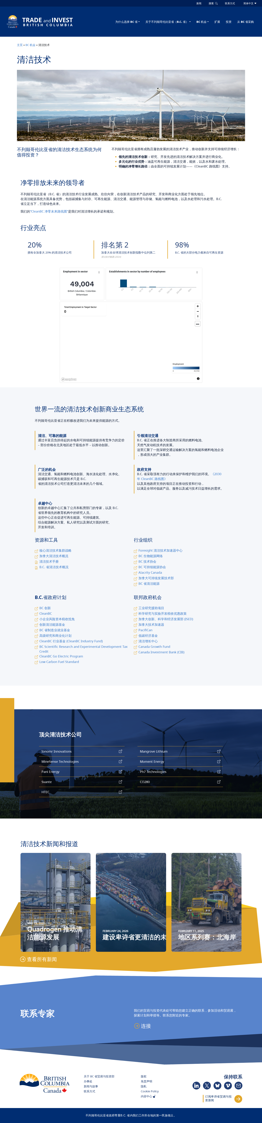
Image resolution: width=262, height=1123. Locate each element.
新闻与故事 (91, 1086)
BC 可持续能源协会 (152, 567)
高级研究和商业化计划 (55, 635)
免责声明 (146, 1081)
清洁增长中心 (148, 641)
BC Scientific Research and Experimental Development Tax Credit (83, 649)
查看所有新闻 (42, 959)
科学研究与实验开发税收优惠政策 (162, 613)
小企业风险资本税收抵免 (57, 619)
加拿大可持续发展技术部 (156, 578)
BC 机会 (201, 22)
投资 (229, 22)
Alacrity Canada (150, 572)
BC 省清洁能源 (149, 583)
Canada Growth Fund (154, 646)
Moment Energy (152, 761)
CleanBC (45, 613)
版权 (144, 1076)
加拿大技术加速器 (151, 624)
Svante (47, 782)
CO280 (145, 782)
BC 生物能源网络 (150, 556)
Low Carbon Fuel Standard (59, 662)
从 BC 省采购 (245, 22)
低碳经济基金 (148, 635)
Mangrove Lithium (154, 751)
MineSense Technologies (60, 761)
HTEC (45, 792)
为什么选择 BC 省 (126, 22)
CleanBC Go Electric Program (61, 656)
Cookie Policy (150, 1091)
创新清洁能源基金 (52, 624)
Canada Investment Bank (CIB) (161, 652)
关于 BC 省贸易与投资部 (99, 1076)
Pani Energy (50, 772)
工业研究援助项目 (151, 608)
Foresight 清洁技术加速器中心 (160, 550)
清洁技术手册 (49, 561)
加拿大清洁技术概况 (53, 556)
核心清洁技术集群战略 (55, 550)
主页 (20, 45)
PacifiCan (145, 630)
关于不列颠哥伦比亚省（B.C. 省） (167, 22)
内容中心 (147, 1096)
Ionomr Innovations (57, 751)
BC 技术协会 (147, 561)
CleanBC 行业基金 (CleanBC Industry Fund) (71, 641)
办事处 (88, 1081)
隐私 (144, 1086)
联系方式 (89, 1091)
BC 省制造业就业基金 (54, 630)
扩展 (217, 22)
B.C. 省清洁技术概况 (53, 567)
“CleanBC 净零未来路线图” (49, 211)
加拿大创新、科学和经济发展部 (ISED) (165, 619)
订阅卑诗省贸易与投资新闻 (218, 1098)
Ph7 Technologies (153, 772)
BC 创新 (45, 608)
